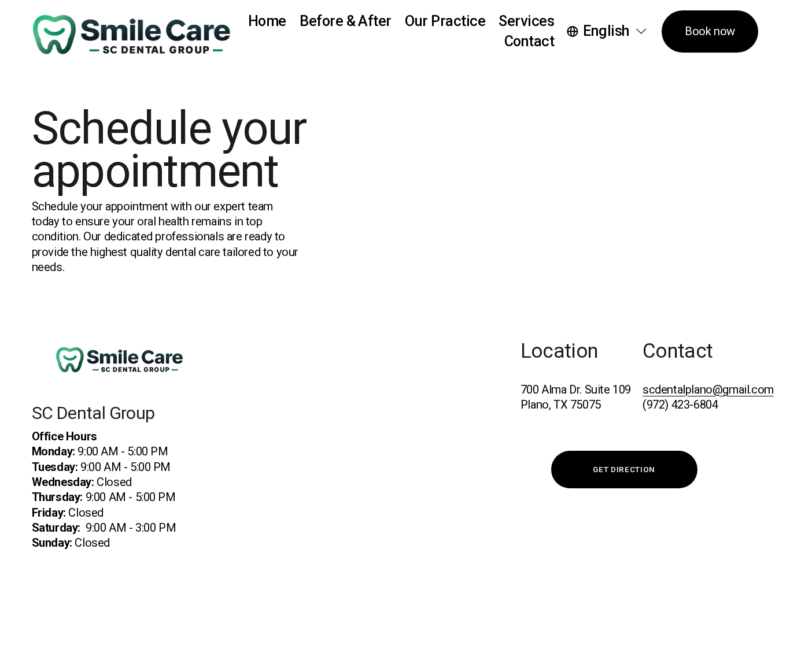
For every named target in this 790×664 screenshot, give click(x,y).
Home (267, 21)
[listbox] (607, 31)
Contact (529, 41)
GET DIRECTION (624, 469)
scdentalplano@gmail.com (708, 389)
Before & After (346, 21)
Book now (710, 31)
